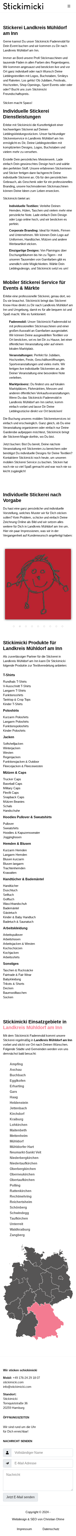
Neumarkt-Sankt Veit (25, 1152)
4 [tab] (32, 626)
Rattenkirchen (20, 1191)
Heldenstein (19, 1102)
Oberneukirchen (22, 1174)
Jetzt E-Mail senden (20, 1497)
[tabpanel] (38, 584)
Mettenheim (19, 1136)
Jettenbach (18, 1108)
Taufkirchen (19, 1218)
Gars (13, 1091)
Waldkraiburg (20, 1229)
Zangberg (17, 1235)
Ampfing (16, 1064)
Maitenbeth (18, 1130)
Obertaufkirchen (22, 1180)
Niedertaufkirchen (23, 1163)
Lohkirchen (18, 1124)
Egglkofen (18, 1080)
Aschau (16, 1069)
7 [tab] (50, 626)
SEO (33, 1519)
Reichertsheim (21, 1202)
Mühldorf (17, 1141)
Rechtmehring (21, 1196)
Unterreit (16, 1224)
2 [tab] (20, 626)
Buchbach (18, 1075)
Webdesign (19, 1519)
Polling (15, 1185)
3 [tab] (26, 626)
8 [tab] (56, 626)
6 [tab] (44, 626)
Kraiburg (16, 1119)
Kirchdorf (17, 1113)
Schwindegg (19, 1213)
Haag (14, 1097)
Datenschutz (51, 1529)
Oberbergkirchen (23, 1169)
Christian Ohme (53, 1519)
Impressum (24, 1529)
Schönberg (18, 1207)
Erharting (17, 1086)
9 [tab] (62, 626)
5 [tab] (38, 626)
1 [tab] (14, 626)
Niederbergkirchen (24, 1158)
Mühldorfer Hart (22, 1147)
